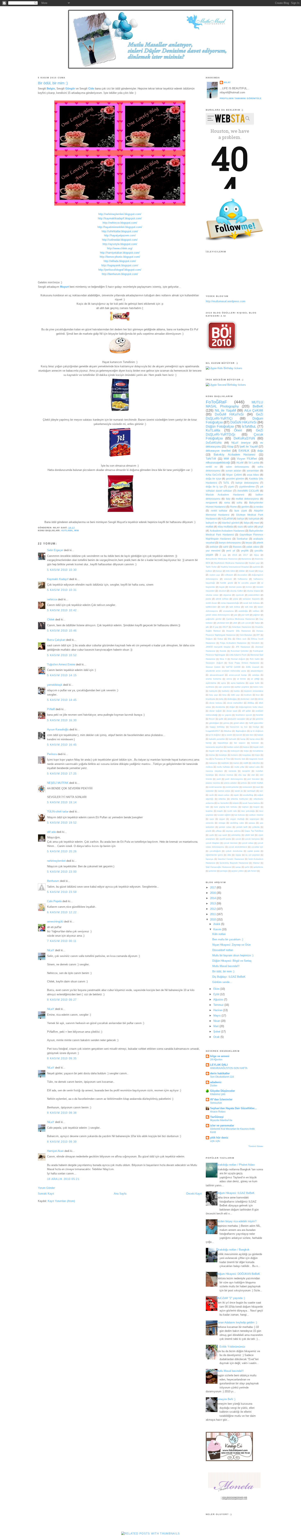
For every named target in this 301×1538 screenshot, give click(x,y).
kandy (209, 743)
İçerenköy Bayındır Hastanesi (234, 863)
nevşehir (246, 771)
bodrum (247, 695)
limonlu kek (239, 759)
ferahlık (259, 715)
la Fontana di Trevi (221, 759)
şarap (238, 867)
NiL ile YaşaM (225, 410)
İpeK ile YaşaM (249, 446)
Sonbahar (242, 538)
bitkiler (242, 571)
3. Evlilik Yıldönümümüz (230, 1346)
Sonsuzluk (216, 1102)
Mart (216, 1026)
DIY (258, 635)
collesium (228, 575)
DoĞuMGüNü (214, 442)
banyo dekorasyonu (230, 542)
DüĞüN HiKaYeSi (243, 422)
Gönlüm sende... (222, 982)
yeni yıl (230, 550)
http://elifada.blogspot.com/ (120, 261)
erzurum (228, 579)
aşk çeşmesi (224, 687)
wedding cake (237, 823)
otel (253, 775)
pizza (235, 599)
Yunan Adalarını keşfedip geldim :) (236, 1322)
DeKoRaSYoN (244, 438)
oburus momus (226, 775)
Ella (229, 639)
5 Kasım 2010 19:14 (62, 802)
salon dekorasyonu (237, 466)
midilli (245, 763)
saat (258, 787)
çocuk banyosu (252, 839)
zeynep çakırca (233, 831)
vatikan (256, 611)
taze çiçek (240, 510)
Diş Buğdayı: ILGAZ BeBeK (229, 976)
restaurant (247, 787)
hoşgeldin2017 (213, 731)
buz (258, 695)
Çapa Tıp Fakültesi (254, 831)
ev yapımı (226, 715)
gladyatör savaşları (236, 719)
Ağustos (218, 999)
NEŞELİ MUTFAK (57, 782)
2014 (213, 898)
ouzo (240, 526)
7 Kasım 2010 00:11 (61, 941)
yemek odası (225, 827)
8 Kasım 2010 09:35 (62, 1058)
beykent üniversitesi (253, 691)
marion (236, 763)
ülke (229, 855)
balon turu (258, 687)
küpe (257, 755)
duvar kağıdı (215, 711)
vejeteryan (254, 819)
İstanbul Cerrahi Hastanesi (231, 859)
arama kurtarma (213, 679)
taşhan (245, 807)
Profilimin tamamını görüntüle (240, 98)
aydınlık (256, 567)
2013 (213, 903)
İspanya (209, 859)
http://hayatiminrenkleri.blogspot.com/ (119, 227)
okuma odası (212, 595)
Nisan (217, 1020)
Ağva (256, 555)
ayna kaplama (238, 683)
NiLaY (50, 950)
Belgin (51, 88)
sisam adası (224, 795)
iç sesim (228, 735)
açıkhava (210, 687)
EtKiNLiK (244, 450)
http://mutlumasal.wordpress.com (225, 301)
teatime (209, 811)
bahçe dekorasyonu (247, 482)
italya (247, 522)
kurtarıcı (235, 755)
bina (224, 695)
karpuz (246, 747)
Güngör (70, 88)
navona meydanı (214, 771)
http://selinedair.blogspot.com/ (120, 239)
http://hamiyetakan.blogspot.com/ (120, 252)
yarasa (252, 823)
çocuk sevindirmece (238, 847)
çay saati (222, 835)
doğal (232, 707)
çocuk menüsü (231, 843)
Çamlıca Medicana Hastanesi (240, 619)
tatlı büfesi (235, 607)
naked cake (254, 767)
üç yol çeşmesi (252, 855)
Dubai (220, 639)
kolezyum (235, 751)
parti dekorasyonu (234, 779)
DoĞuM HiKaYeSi (229, 414)
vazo (211, 819)
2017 (245, 555)
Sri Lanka (253, 462)
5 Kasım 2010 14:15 (62, 675)
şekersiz (212, 871)
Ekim (216, 988)
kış (207, 759)
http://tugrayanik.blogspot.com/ (119, 265)
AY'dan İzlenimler (221, 1099)
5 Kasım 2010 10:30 (62, 569)
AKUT (225, 627)
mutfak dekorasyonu (247, 498)
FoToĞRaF (216, 401)
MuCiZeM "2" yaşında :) (230, 1298)
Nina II (223, 659)
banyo (219, 571)
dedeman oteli (247, 699)
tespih (220, 811)
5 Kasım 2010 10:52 (62, 655)
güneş (226, 723)
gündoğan (214, 723)
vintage (221, 823)
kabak (260, 735)
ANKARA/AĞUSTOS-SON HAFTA (228, 1068)
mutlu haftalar (223, 767)
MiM (76, 530)
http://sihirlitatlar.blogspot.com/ (120, 231)
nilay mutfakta (225, 526)
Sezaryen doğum (214, 663)
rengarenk (211, 502)
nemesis (232, 771)
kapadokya (223, 743)
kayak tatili (214, 751)
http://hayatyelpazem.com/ (120, 235)
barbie (237, 691)
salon (250, 526)
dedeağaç (232, 699)
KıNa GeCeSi (213, 474)
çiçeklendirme (247, 486)
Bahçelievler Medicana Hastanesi (222, 559)
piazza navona (213, 783)
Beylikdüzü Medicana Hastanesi (229, 563)
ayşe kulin (254, 683)
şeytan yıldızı (237, 871)
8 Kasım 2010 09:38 (62, 1112)
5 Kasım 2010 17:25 (62, 773)
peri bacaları (253, 779)
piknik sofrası (222, 599)
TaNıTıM (211, 458)
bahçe (240, 518)
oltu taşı (242, 775)
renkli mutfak (257, 783)
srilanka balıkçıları (239, 799)
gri (251, 719)
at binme (241, 679)
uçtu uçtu (215, 1141)
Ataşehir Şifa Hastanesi (238, 631)
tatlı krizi (249, 607)
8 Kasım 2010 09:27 (62, 999)
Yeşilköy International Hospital (235, 567)
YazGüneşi (217, 1116)
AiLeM (239, 462)
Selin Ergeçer (55, 550)
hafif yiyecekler (256, 723)
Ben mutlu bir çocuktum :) (227, 939)
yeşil (260, 526)
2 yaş (223, 555)
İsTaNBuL (249, 426)
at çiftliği (255, 679)
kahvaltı (232, 739)
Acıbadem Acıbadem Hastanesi (227, 530)
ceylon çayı (214, 575)
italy (228, 498)
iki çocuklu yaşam (247, 583)
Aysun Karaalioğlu (58, 729)
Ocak (217, 1036)
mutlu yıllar (239, 767)
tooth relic (232, 811)
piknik (260, 542)
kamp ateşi (255, 739)
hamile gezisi (226, 583)
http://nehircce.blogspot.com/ (120, 222)
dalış (221, 699)
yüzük (208, 831)
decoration (242, 575)
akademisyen (257, 671)
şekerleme (258, 867)
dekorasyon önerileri (218, 450)
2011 (213, 914)
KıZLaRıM (227, 518)
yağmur (256, 615)
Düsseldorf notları (222, 950)
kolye (246, 751)
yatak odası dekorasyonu (218, 615)
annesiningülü (55, 921)
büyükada (210, 699)
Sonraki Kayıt (46, 1193)
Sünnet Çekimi (213, 667)
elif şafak (246, 711)
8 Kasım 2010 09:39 (62, 1141)
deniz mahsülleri (235, 703)
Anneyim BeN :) (225, 1399)
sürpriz (236, 803)
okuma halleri (236, 591)
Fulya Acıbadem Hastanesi (233, 643)
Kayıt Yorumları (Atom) (61, 1201)
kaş (225, 751)
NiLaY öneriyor (241, 442)
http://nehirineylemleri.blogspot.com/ (119, 214)
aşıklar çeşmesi (241, 687)
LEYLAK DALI (219, 1064)
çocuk (238, 839)
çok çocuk (246, 623)
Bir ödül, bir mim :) (53, 83)
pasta (208, 599)
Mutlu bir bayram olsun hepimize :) (232, 955)
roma (227, 502)
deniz (260, 699)
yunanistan (253, 470)
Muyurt (64, 286)
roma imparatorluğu (230, 603)
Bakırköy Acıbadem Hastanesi (234, 454)
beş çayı (213, 695)
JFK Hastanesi (243, 647)
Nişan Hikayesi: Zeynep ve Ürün (231, 944)
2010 (213, 919)
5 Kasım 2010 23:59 (62, 892)
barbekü (226, 691)
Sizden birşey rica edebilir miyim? (236, 1221)
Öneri (238, 430)
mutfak (209, 526)
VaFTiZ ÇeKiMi (233, 667)
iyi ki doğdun (215, 735)
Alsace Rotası (217, 1111)
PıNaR (51, 709)
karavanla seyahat (214, 747)
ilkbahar (227, 731)
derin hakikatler (220, 1073)
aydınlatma (211, 683)
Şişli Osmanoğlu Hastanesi (218, 867)
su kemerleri (223, 803)
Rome (233, 506)
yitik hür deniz (219, 1137)
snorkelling (248, 795)
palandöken (254, 595)
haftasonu (242, 579)
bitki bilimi (230, 571)
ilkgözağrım (241, 731)
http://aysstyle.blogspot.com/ (120, 244)
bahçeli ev (211, 522)
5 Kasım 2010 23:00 (62, 871)
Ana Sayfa (120, 1193)
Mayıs (217, 1015)
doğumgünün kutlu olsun (251, 707)
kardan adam (233, 747)
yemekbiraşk (54, 684)
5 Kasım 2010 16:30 (62, 720)
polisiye (214, 546)
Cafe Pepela (54, 901)
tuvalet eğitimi (224, 815)
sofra (239, 502)
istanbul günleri (230, 522)
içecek (239, 735)
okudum (222, 591)
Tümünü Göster (255, 1146)
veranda (210, 823)
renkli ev (211, 466)
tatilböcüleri (211, 607)
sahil (225, 546)
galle (221, 719)
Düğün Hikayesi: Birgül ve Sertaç (232, 960)
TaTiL (226, 482)
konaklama (258, 751)
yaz (235, 615)
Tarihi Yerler (211, 567)
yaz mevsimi (213, 550)
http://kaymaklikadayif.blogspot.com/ (120, 218)
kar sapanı (239, 743)
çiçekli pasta (225, 839)
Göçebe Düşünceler (222, 1090)
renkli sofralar (219, 510)
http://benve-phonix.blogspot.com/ (120, 256)
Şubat (217, 1031)
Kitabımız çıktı (217, 1094)
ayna (223, 683)
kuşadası (246, 755)
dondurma (220, 707)
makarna (213, 763)
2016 (234, 555)
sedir (211, 795)
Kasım (217, 929)
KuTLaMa (67, 530)
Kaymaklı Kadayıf (57, 579)
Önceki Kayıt (194, 1193)
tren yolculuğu (248, 811)
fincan (212, 719)
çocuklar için (257, 847)
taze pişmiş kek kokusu (225, 807)
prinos (244, 783)
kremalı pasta (235, 587)
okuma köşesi (253, 591)
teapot (256, 807)
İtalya (257, 623)
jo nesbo (258, 506)
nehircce (52, 599)
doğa (260, 450)
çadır (211, 835)
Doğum (209, 639)
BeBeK (258, 406)
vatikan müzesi (256, 815)
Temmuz (218, 1004)
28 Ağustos (216, 1059)
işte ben (249, 735)
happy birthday (217, 727)
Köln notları (219, 934)
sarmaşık (251, 791)
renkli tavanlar (215, 787)
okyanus (227, 595)
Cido (91, 88)
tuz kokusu (239, 815)
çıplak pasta (253, 851)
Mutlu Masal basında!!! (226, 966)
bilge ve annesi (219, 1056)
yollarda (256, 827)
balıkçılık (213, 691)
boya (260, 571)
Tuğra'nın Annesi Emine (61, 664)
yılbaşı (219, 831)
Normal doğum (238, 659)
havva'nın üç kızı (239, 727)
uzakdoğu (243, 611)
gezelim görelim (235, 478)
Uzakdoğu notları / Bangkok (232, 1249)
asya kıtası (253, 474)
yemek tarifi (242, 827)
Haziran (218, 1010)
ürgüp (238, 855)
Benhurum (53, 880)
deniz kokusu (215, 703)
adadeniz (216, 1082)
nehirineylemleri (56, 860)
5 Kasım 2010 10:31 (62, 590)
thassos (237, 546)
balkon (209, 571)
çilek (235, 623)
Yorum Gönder (46, 1187)
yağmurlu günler (214, 619)
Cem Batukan (246, 635)
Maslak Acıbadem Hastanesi (225, 494)
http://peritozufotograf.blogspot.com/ (119, 269)
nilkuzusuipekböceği (218, 462)
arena (229, 679)
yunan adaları (233, 470)
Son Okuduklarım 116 (222, 1076)
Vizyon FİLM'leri (247, 458)
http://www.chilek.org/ (119, 248)
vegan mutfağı (237, 819)
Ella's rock (241, 639)
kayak (222, 587)
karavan (255, 743)
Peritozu (52, 754)
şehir (247, 867)
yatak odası (252, 546)
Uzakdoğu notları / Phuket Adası (235, 1164)
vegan (222, 819)
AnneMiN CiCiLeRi (248, 490)
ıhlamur (256, 863)
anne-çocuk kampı (238, 675)
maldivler (225, 763)
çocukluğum (215, 851)
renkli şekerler (232, 787)
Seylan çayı (254, 563)
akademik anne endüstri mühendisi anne (226, 671)
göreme (259, 719)
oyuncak (240, 595)
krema (212, 755)
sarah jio (239, 791)
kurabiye (223, 755)
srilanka (222, 799)
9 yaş (215, 627)
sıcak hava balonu (251, 803)
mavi (256, 522)
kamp (243, 739)
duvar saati (231, 711)
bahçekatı (254, 518)
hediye (256, 727)
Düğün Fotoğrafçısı (220, 426)
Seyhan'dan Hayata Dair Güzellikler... (233, 1108)
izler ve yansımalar (222, 1125)
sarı (261, 791)
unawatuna (228, 611)
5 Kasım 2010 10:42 (62, 610)
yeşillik (245, 550)
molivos (209, 767)
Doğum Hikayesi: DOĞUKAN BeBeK (238, 1273)
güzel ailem (239, 723)
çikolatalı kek (223, 623)
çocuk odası (247, 843)
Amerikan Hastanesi (241, 627)
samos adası (224, 791)
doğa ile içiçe (213, 478)
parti (219, 779)
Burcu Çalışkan (56, 639)
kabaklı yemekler (217, 739)
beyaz (249, 542)
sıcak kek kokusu (251, 603)
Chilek (50, 619)
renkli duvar (211, 603)
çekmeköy (236, 835)
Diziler (213, 1085)
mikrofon (256, 763)
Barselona (246, 559)
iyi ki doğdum (256, 731)
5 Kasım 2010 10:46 (62, 630)
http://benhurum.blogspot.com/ (120, 274)
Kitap (230, 446)
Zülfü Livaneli (252, 667)
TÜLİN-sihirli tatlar (57, 811)
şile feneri (252, 871)
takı (207, 807)
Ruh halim (255, 659)
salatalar (210, 791)
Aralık (217, 924)
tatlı (223, 607)
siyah (236, 795)
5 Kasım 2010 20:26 (62, 851)
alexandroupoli (217, 675)
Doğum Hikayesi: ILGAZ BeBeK (235, 1193)
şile (207, 627)
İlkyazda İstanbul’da (221, 1120)
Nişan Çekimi (234, 474)
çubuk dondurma (234, 851)
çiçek (231, 486)
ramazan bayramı (251, 599)
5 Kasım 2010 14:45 (62, 699)
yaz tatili (245, 615)
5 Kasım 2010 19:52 (62, 822)
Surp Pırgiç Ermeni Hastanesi (244, 663)
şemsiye (224, 871)
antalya (255, 675)
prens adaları (230, 783)
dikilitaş (250, 703)
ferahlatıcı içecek (244, 715)
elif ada (51, 831)
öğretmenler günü (214, 855)
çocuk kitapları (213, 843)
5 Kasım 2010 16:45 (62, 744)
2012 (213, 908)
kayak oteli (258, 747)
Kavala (223, 651)
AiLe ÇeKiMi (253, 410)
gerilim (245, 506)
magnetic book (256, 759)
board (252, 571)
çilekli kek (249, 835)
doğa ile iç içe (214, 486)
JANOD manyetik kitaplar (218, 647)
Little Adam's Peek (238, 655)
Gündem (255, 643)
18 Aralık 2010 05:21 (63, 1179)
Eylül (216, 994)
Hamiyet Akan (55, 1150)
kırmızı (249, 587)
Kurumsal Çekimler (240, 651)
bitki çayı (235, 695)
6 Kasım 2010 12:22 (62, 912)
